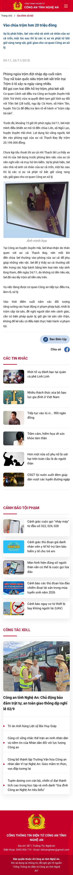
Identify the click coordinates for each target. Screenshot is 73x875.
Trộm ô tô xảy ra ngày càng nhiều (27, 84)
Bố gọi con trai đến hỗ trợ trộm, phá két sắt (33, 89)
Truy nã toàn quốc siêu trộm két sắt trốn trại (34, 79)
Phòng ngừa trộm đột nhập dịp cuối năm (32, 74)
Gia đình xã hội (25, 15)
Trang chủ (6, 15)
